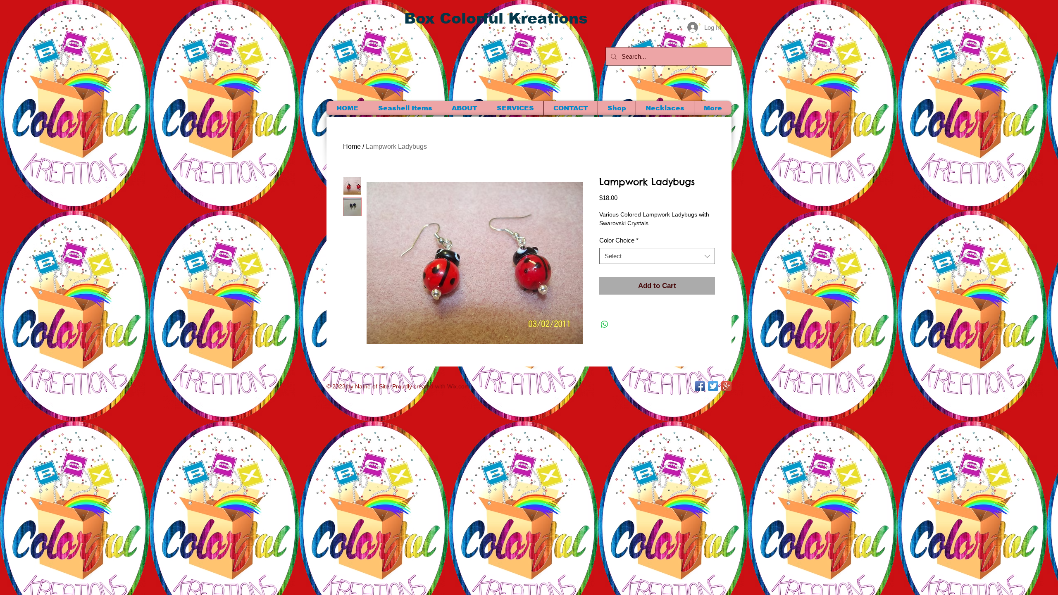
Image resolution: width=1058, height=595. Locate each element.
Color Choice (619, 240)
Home (352, 146)
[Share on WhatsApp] (605, 324)
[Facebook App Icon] (700, 386)
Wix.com (458, 386)
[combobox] (657, 256)
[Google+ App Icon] (726, 386)
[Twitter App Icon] (713, 386)
